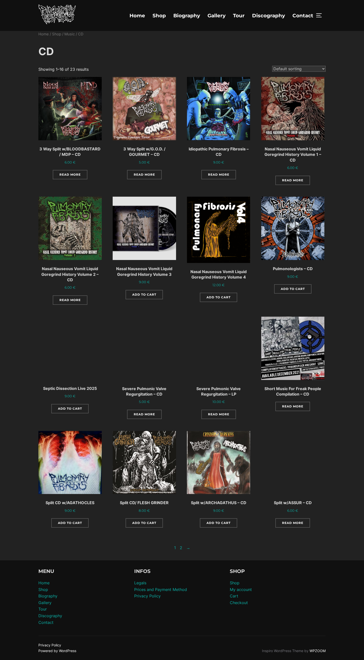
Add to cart (144, 294)
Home (137, 16)
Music (69, 34)
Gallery (217, 16)
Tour (239, 16)
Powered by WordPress (57, 651)
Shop (159, 16)
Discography (268, 16)
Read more (70, 174)
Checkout (239, 602)
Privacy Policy (147, 595)
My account (241, 589)
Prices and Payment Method (160, 589)
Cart (234, 595)
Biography (186, 16)
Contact (302, 16)
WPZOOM (318, 651)
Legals (140, 582)
